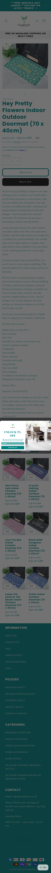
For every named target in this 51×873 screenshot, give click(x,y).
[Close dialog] (49, 422)
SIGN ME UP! (12, 447)
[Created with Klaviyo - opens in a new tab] (25, 451)
